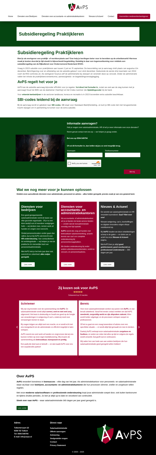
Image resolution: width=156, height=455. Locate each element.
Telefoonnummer (111, 151)
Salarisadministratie (58, 428)
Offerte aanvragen (58, 432)
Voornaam (71, 151)
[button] (17, 327)
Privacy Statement (58, 445)
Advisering (54, 435)
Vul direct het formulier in (87, 87)
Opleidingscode (94, 90)
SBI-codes (56, 105)
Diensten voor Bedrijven (27, 16)
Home (10, 16)
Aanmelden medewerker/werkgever (133, 16)
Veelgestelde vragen (59, 438)
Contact (111, 16)
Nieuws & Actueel (96, 16)
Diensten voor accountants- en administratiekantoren (63, 16)
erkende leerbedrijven (31, 94)
